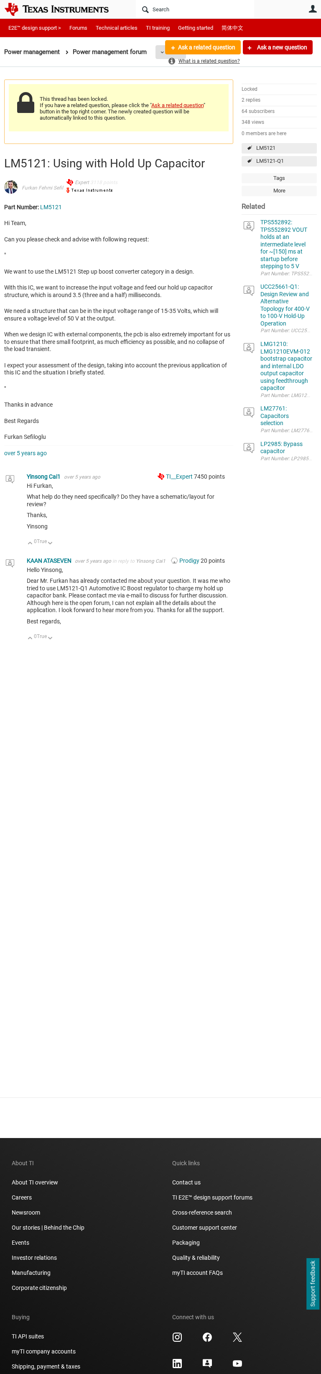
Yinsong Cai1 (44, 476)
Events (20, 1242)
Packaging (186, 1242)
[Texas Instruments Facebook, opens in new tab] (207, 1340)
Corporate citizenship (39, 1287)
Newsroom (26, 1212)
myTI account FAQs (197, 1272)
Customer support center (204, 1227)
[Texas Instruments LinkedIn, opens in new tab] (177, 1366)
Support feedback (312, 1284)
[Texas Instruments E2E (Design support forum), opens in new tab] (207, 1366)
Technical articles (117, 28)
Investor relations (34, 1257)
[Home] (62, 9)
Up (30, 543)
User (312, 9)
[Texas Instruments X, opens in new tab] (237, 1340)
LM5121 (265, 148)
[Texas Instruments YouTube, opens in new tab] (237, 1366)
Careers (22, 1197)
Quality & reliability (196, 1257)
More (279, 190)
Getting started (195, 28)
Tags (279, 178)
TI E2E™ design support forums (212, 1197)
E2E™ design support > (34, 28)
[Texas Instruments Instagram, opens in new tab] (177, 1340)
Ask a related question (206, 47)
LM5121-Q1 (270, 161)
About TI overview (35, 1182)
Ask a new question (281, 47)
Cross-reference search (202, 1212)
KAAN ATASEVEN (50, 560)
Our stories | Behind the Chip (48, 1227)
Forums (78, 28)
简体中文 (232, 28)
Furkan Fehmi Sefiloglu (47, 188)
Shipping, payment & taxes (46, 1366)
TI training (158, 28)
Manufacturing (31, 1272)
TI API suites (28, 1336)
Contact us (186, 1182)
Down (50, 543)
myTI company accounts (44, 1351)
